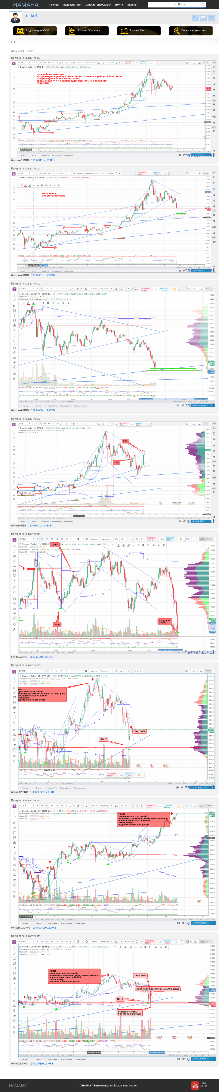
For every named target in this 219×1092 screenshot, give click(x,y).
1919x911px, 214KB (43, 160)
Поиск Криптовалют (193, 30)
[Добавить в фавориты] (216, 41)
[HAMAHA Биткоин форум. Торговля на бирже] (26, 5)
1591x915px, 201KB (41, 656)
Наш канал (203, 1084)
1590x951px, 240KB (41, 1063)
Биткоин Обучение (88, 30)
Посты (181, 4)
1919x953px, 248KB (40, 525)
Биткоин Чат (136, 30)
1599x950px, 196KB (43, 410)
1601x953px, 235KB (42, 792)
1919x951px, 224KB (43, 275)
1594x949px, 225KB (44, 927)
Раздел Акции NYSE (37, 30)
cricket (30, 15)
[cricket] (15, 17)
